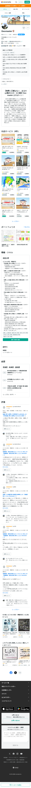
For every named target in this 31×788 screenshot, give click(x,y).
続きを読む (5, 467)
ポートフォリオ (25, 9)
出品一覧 (15, 9)
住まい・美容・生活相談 (8, 410)
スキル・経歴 (8, 13)
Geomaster (6, 31)
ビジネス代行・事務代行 (8, 448)
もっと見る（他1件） (8, 394)
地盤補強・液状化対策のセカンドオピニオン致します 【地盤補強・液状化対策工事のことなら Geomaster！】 (15, 453)
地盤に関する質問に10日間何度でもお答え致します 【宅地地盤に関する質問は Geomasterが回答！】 (15, 415)
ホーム (5, 9)
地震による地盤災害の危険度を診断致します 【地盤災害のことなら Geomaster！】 (15, 495)
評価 (23, 13)
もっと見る (15, 221)
